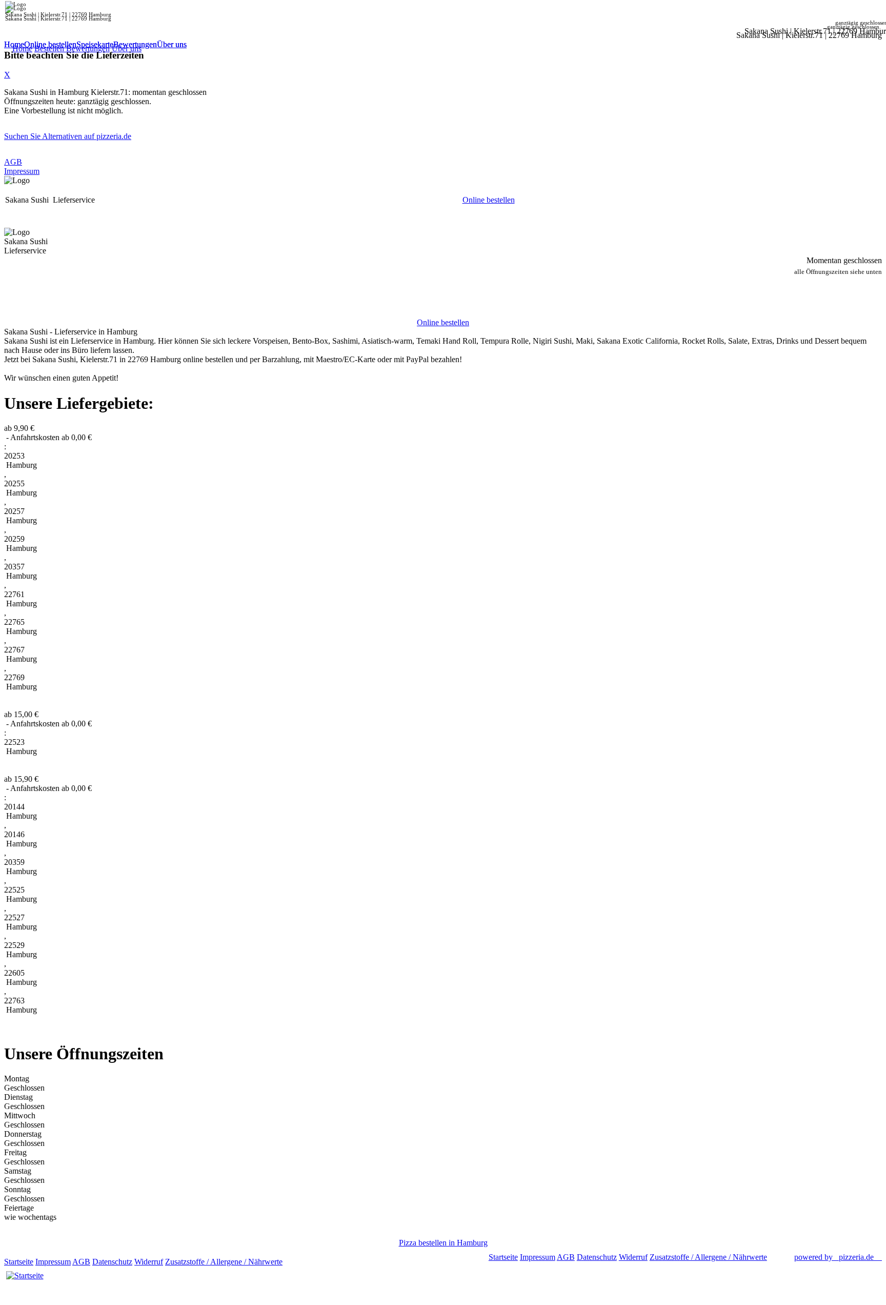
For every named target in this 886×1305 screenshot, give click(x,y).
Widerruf (148, 1261)
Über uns (172, 44)
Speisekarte (94, 44)
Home (14, 44)
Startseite (18, 1261)
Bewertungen (135, 44)
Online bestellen (50, 44)
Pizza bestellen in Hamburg (443, 1242)
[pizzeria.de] (24, 1275)
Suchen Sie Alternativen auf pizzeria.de (67, 136)
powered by (834, 1257)
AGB (13, 161)
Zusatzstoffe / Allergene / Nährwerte (224, 1261)
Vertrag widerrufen (315, 1261)
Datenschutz (112, 1261)
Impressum (21, 171)
